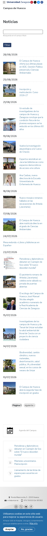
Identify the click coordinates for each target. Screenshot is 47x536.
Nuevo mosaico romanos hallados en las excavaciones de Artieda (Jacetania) (30, 202)
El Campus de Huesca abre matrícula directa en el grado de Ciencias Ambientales (30, 225)
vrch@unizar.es (12, 500)
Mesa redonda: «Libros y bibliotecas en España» (21, 244)
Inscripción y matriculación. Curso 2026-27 (28, 92)
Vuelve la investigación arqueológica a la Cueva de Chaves (30, 148)
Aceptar (9, 529)
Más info (33, 523)
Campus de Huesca (14, 8)
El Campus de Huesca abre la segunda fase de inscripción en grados (30, 390)
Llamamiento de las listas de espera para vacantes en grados (27, 473)
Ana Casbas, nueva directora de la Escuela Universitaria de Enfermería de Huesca (29, 180)
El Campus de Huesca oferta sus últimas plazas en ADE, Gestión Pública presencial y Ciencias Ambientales (30, 66)
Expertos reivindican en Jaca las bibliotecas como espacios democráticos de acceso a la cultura (31, 163)
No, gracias (27, 529)
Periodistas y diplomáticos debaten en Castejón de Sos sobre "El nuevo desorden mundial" (31, 263)
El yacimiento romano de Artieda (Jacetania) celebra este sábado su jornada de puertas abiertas (30, 280)
